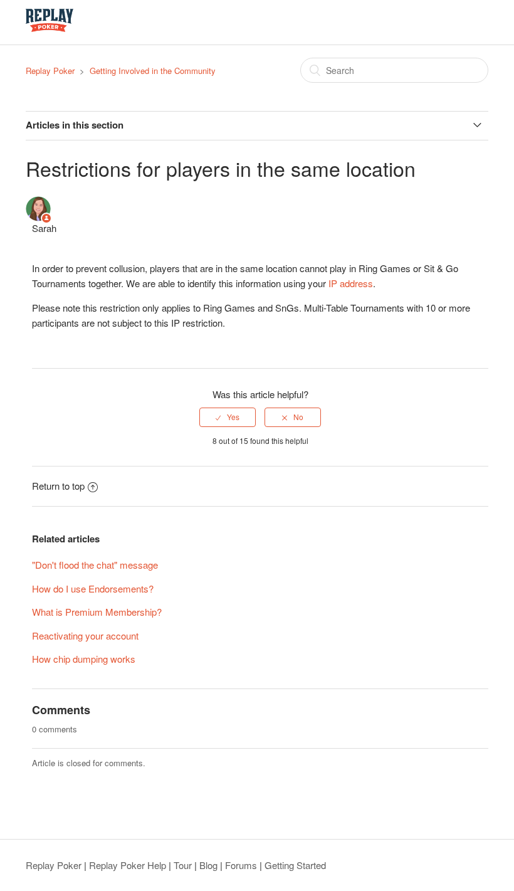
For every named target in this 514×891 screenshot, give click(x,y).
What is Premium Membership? (97, 611)
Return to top (58, 485)
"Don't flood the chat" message (95, 564)
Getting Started (295, 865)
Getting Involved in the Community (153, 70)
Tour (183, 865)
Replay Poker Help (127, 865)
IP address (350, 283)
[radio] (227, 417)
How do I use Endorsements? (93, 588)
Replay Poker (50, 70)
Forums (241, 865)
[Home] (49, 27)
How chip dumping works (83, 658)
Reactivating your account (85, 635)
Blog (208, 865)
